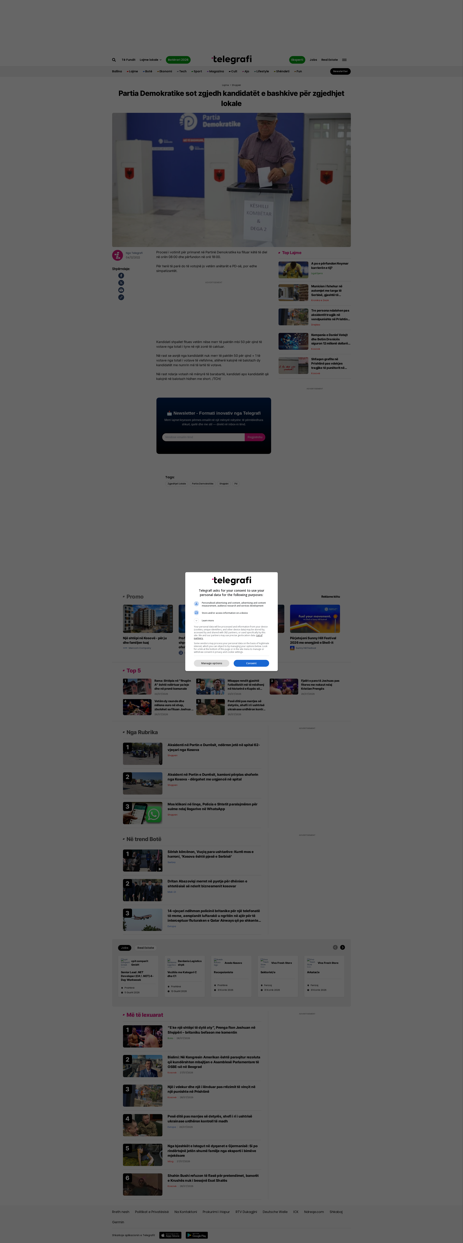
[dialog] (231, 621)
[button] (231, 620)
